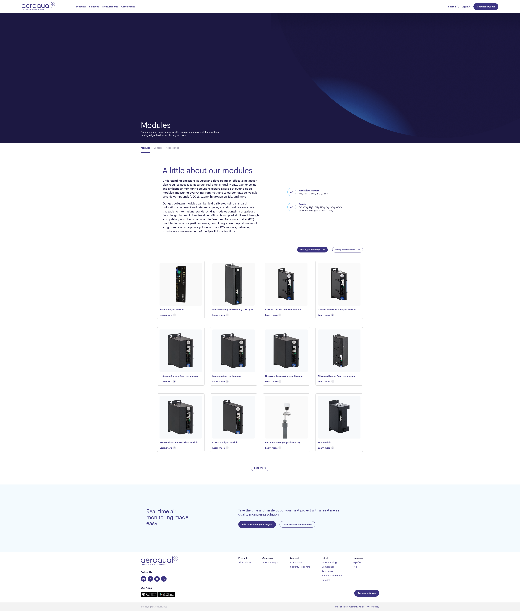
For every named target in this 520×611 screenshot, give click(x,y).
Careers (326, 579)
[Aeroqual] (38, 6)
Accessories (172, 147)
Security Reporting (300, 566)
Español (357, 562)
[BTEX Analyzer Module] (180, 290)
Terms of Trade (341, 606)
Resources (327, 571)
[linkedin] (143, 579)
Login (465, 6)
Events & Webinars (332, 575)
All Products (244, 562)
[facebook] (150, 579)
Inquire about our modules (297, 524)
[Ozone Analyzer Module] (233, 423)
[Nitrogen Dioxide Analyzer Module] (286, 356)
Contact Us (296, 562)
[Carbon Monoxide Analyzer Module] (339, 290)
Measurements (110, 6)
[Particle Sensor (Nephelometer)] (286, 423)
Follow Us (146, 572)
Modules (145, 147)
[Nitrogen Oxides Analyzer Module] (339, 356)
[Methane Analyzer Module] (233, 356)
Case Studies (128, 6)
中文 (355, 566)
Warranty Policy (356, 606)
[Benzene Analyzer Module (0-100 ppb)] (233, 290)
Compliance (328, 566)
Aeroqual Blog (329, 562)
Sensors (158, 147)
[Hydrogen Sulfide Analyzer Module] (180, 356)
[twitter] (164, 579)
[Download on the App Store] (149, 595)
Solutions (94, 6)
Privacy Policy (372, 606)
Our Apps (146, 587)
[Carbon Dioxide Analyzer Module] (286, 290)
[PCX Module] (339, 423)
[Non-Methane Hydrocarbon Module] (180, 423)
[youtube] (157, 579)
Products (81, 6)
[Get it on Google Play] (166, 595)
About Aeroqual (270, 562)
